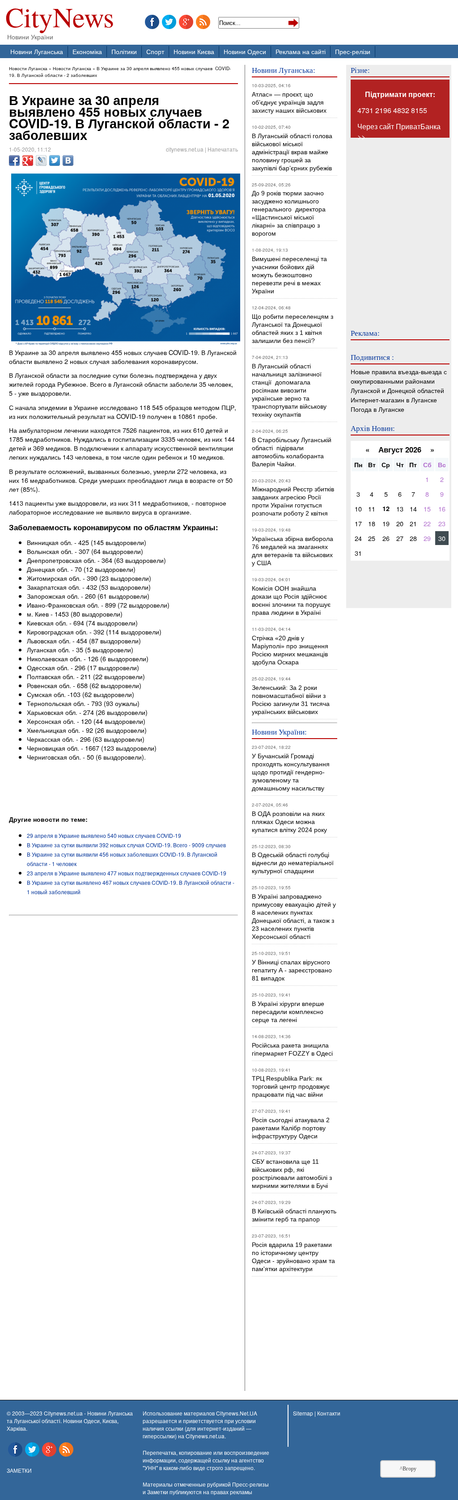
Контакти (328, 1413)
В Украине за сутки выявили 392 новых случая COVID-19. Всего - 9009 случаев (126, 845)
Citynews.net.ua (205, 1436)
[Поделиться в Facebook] (14, 160)
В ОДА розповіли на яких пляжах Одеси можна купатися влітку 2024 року (289, 821)
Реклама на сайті (301, 51)
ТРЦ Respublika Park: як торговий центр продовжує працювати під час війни (291, 1086)
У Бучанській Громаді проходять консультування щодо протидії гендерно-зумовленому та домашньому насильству (291, 772)
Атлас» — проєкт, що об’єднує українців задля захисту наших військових (289, 102)
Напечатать (223, 149)
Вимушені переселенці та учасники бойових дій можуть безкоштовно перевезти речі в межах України (289, 275)
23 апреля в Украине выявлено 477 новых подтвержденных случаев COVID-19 (126, 873)
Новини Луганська (36, 51)
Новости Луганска (28, 68)
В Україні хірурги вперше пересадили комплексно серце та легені (288, 1011)
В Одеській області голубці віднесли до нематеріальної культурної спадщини (293, 863)
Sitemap (303, 1413)
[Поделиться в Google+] (27, 160)
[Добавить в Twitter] (54, 160)
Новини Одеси (245, 51)
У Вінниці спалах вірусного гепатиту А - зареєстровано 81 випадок (292, 970)
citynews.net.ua (185, 149)
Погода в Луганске (377, 409)
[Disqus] (123, 1040)
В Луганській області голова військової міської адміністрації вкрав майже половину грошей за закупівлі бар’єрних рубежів (292, 152)
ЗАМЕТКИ (19, 1470)
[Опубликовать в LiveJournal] (41, 160)
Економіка (87, 51)
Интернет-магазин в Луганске (394, 399)
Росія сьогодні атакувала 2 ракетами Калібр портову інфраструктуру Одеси (291, 1128)
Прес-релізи (352, 51)
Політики (124, 51)
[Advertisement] (113, 790)
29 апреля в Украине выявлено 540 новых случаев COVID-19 (104, 835)
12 (386, 508)
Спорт (155, 51)
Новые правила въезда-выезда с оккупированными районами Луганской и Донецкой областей (399, 381)
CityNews (59, 19)
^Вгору (408, 1469)
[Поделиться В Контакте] (68, 160)
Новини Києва (194, 51)
